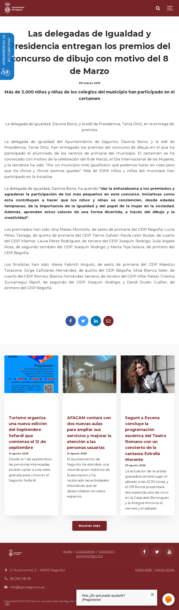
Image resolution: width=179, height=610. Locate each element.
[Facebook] (70, 321)
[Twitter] (83, 321)
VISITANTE (105, 551)
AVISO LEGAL (165, 569)
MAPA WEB (143, 569)
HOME (67, 551)
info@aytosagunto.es (27, 587)
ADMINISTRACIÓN (89, 556)
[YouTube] (169, 552)
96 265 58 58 (20, 579)
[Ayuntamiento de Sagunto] (14, 8)
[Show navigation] (170, 8)
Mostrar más (89, 525)
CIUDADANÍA (85, 551)
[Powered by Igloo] (6, 604)
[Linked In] (96, 321)
